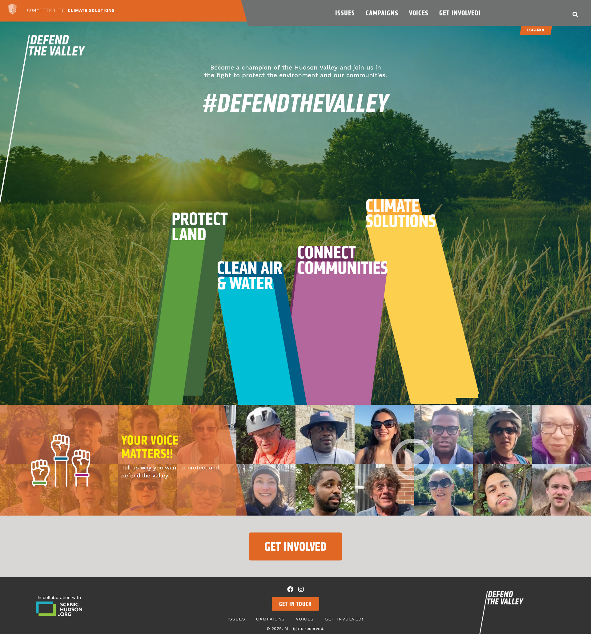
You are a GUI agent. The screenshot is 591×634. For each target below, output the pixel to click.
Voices (418, 13)
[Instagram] (301, 589)
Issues (345, 13)
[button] (575, 14)
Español (536, 30)
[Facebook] (290, 589)
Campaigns (382, 13)
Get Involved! (459, 13)
